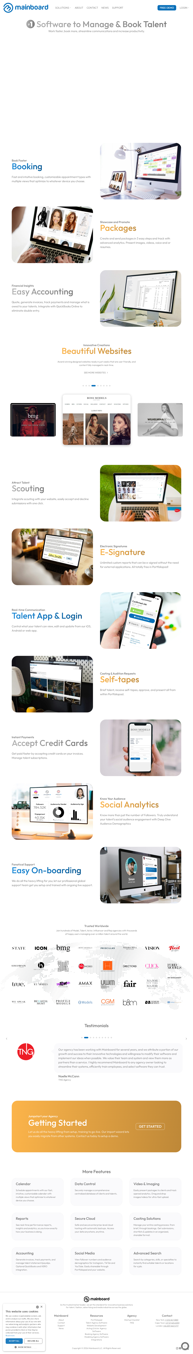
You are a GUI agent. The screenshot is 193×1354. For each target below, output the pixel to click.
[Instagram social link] (177, 1348)
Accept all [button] (14, 1341)
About (79, 8)
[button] (83, 385)
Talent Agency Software (96, 1322)
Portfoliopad (96, 1320)
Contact (92, 8)
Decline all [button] (33, 1341)
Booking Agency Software (96, 1334)
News (105, 8)
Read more (10, 1335)
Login (185, 8)
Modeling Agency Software (96, 1337)
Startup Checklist (131, 1320)
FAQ (132, 1322)
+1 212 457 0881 (171, 1320)
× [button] (41, 1307)
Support (117, 8)
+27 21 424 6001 (172, 1323)
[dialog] (24, 1327)
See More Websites (96, 372)
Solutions (63, 8)
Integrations (96, 1339)
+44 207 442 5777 (170, 1326)
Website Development (96, 1325)
